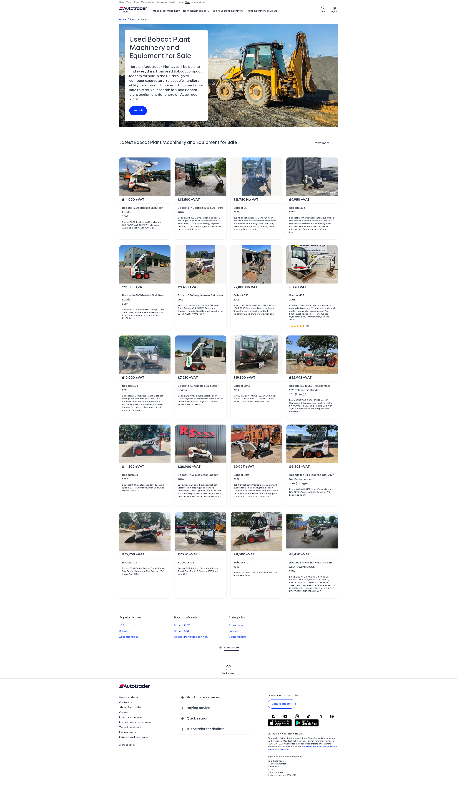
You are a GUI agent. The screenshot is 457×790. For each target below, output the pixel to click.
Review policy (127, 732)
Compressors (237, 637)
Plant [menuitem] (187, 2)
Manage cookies (128, 745)
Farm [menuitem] (180, 2)
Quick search (197, 718)
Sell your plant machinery (227, 11)
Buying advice (198, 708)
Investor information (131, 717)
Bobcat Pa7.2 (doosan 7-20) (191, 637)
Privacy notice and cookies (135, 722)
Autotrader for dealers (205, 729)
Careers (124, 712)
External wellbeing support (135, 737)
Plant (133, 19)
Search (138, 110)
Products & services (203, 697)
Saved (322, 12)
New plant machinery (196, 11)
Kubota (124, 631)
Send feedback (281, 704)
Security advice (128, 697)
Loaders (233, 631)
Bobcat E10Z (182, 625)
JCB (121, 625)
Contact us (125, 702)
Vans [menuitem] (128, 2)
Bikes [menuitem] (136, 2)
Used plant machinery (166, 11)
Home (122, 19)
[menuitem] (166, 11)
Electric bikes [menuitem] (198, 2)
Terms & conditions (130, 727)
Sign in (334, 12)
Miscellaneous (128, 637)
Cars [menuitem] (121, 2)
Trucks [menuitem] (172, 2)
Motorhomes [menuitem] (147, 2)
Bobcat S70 (181, 631)
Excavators (236, 625)
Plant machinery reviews (262, 11)
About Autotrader (130, 707)
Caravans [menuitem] (162, 2)
